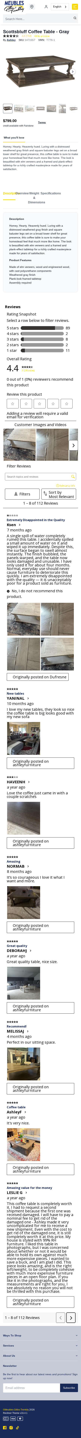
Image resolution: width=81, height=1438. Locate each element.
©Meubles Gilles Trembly (16, 1409)
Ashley (11, 39)
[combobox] (60, 6)
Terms (42, 122)
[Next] (73, 72)
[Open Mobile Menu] (75, 7)
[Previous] (8, 72)
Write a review (41, 36)
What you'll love (14, 137)
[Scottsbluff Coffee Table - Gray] (40, 71)
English (57, 6)
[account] (46, 7)
